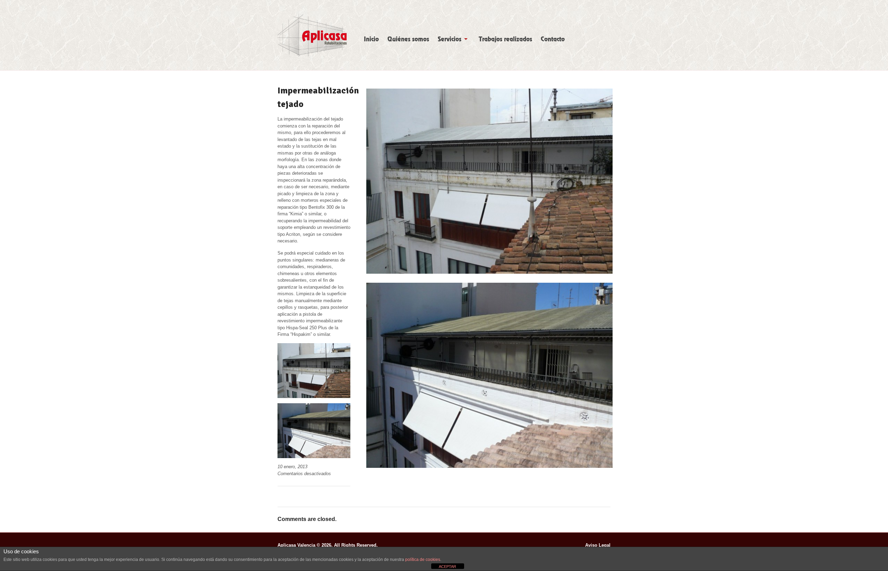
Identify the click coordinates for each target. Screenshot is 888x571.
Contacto (553, 39)
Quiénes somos (408, 39)
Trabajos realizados (505, 39)
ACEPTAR (447, 566)
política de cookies (422, 559)
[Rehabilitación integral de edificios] (312, 35)
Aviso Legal (597, 545)
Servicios (449, 39)
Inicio (371, 39)
